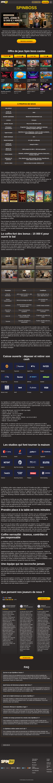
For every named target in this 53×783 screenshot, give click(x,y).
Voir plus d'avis (26, 657)
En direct (19, 56)
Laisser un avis (44, 598)
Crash (31, 56)
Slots (45, 56)
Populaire (6, 56)
